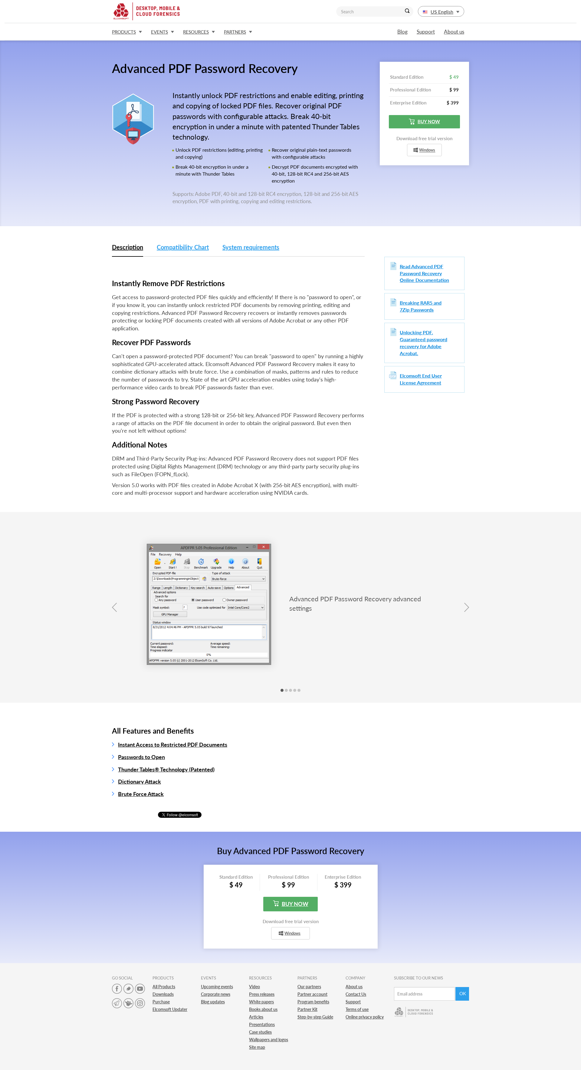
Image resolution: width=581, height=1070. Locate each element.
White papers (261, 1001)
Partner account (312, 994)
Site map (257, 1047)
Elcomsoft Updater (170, 1009)
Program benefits (313, 1001)
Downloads (163, 994)
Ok (462, 993)
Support (426, 31)
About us (454, 31)
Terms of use (357, 1009)
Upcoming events (217, 986)
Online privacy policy (365, 1016)
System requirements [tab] (250, 247)
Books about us (263, 1009)
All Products (164, 986)
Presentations (262, 1024)
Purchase (161, 1001)
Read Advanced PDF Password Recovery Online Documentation (424, 273)
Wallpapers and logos (268, 1039)
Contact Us (356, 994)
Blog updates (213, 1001)
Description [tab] (127, 247)
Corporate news (215, 994)
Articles (256, 1016)
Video (254, 986)
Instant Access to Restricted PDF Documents (172, 744)
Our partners (309, 986)
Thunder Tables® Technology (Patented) (166, 769)
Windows (427, 150)
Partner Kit (307, 1009)
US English (442, 12)
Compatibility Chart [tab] (183, 247)
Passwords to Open (141, 757)
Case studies (260, 1032)
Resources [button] (196, 32)
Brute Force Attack (141, 794)
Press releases (261, 994)
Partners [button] (235, 32)
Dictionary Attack (139, 781)
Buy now (429, 121)
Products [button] (124, 32)
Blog (402, 31)
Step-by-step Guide (315, 1016)
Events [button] (159, 32)
